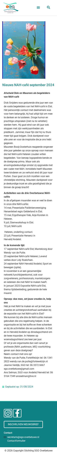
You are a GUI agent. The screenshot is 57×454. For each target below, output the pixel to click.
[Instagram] (8, 413)
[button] (38, 7)
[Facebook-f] (17, 413)
